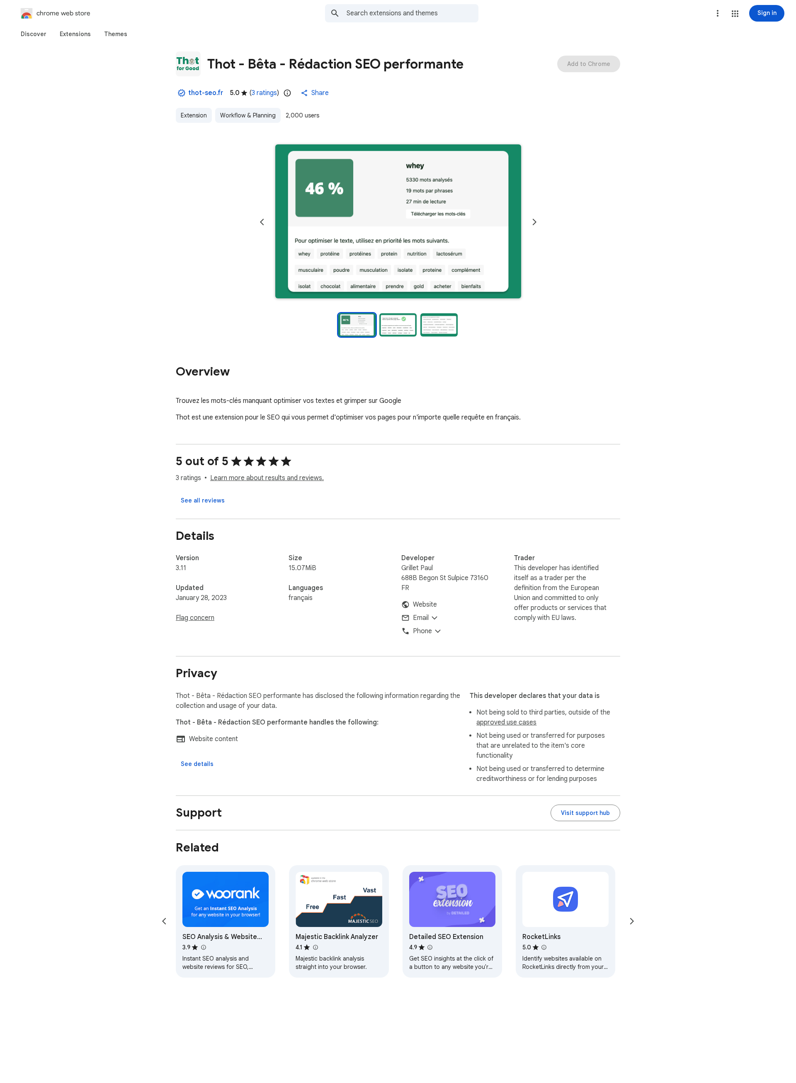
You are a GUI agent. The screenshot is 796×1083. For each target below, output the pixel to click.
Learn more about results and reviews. (267, 478)
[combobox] (412, 13)
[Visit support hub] (585, 813)
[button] (735, 13)
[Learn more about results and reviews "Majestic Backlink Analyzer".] (315, 947)
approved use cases (506, 722)
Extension (194, 115)
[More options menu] (717, 13)
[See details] (197, 764)
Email (421, 618)
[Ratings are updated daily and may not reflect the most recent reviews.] (287, 93)
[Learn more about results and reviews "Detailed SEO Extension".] (430, 947)
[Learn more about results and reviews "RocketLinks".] (544, 947)
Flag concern (195, 618)
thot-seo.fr (205, 93)
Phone (422, 631)
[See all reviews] (203, 500)
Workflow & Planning (248, 115)
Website (425, 604)
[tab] (33, 34)
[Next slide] (534, 222)
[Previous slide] (262, 222)
